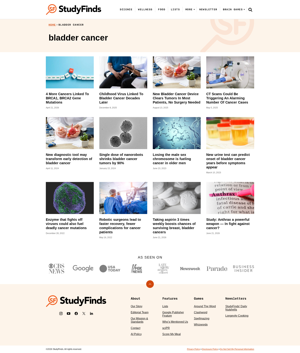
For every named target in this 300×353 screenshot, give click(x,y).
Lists (175, 9)
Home (52, 24)
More (189, 9)
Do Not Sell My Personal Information (237, 349)
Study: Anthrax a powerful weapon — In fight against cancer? (228, 224)
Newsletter (208, 9)
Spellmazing (201, 318)
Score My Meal (171, 334)
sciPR (166, 328)
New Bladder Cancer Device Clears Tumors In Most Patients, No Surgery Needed (176, 98)
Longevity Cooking (236, 315)
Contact (135, 328)
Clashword (200, 312)
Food (161, 9)
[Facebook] (76, 313)
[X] (84, 313)
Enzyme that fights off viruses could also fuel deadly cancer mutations (66, 224)
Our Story (136, 306)
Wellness (145, 9)
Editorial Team (139, 312)
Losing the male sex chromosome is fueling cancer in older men (172, 159)
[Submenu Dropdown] (194, 9)
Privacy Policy (193, 349)
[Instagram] (61, 313)
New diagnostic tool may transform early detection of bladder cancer (69, 159)
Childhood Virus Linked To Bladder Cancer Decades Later (121, 98)
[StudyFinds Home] (73, 9)
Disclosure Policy (210, 349)
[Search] (250, 9)
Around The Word (205, 306)
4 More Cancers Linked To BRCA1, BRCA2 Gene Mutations (67, 98)
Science (126, 9)
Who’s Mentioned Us (175, 321)
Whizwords (201, 324)
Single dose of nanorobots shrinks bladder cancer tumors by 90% (121, 159)
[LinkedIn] (91, 313)
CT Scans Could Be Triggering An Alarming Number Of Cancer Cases (227, 98)
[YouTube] (68, 313)
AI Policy (136, 334)
